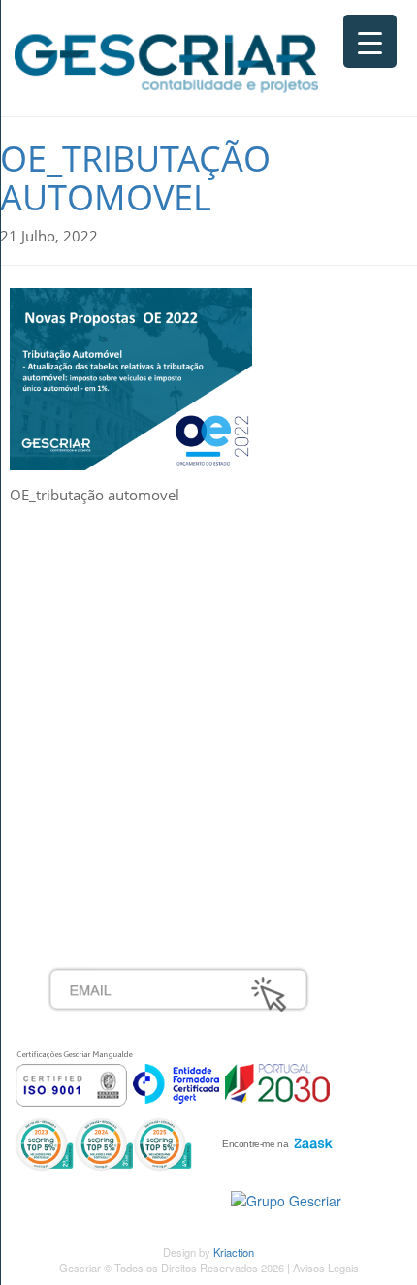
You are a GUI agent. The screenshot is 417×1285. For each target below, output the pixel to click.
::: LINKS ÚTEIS (98, 843)
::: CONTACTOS (99, 693)
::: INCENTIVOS (98, 650)
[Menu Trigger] (370, 41)
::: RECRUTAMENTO (115, 801)
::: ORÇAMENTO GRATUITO (141, 822)
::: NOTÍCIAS (88, 672)
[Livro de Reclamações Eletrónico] (286, 1198)
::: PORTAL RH (96, 779)
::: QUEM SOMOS (106, 608)
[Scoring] (103, 1141)
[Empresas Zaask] (275, 1138)
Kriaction (233, 1252)
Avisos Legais (326, 1267)
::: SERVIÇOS (92, 629)
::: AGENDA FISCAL (112, 865)
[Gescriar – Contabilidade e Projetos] (166, 59)
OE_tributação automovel (135, 178)
